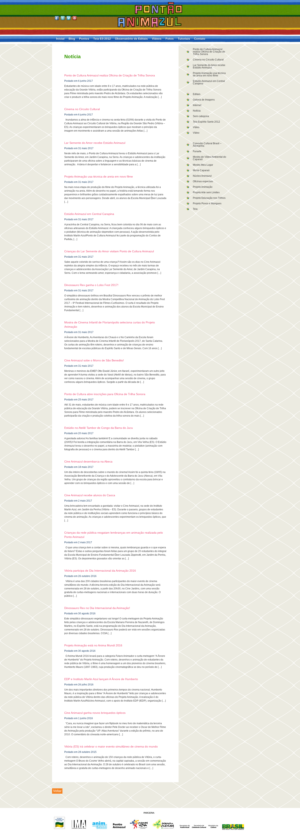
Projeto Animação (202, 186)
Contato (199, 38)
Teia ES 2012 (102, 38)
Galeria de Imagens (204, 99)
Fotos (170, 38)
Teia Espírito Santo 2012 (206, 121)
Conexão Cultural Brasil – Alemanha (207, 144)
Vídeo (196, 127)
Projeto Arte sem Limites (206, 192)
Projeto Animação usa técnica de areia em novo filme (209, 74)
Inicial (60, 38)
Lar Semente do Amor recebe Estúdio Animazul (209, 66)
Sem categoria (201, 116)
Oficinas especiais (203, 181)
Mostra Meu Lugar (203, 164)
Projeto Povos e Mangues (207, 203)
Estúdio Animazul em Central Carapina (209, 82)
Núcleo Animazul (202, 175)
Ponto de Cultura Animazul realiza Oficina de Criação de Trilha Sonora (209, 52)
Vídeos (156, 38)
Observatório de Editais (131, 38)
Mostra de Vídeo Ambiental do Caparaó (209, 158)
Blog (72, 38)
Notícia (197, 110)
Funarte (197, 151)
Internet (197, 105)
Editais (196, 94)
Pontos (84, 38)
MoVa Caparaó (201, 170)
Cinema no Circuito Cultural (208, 59)
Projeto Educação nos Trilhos (209, 198)
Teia (195, 209)
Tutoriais (184, 38)
